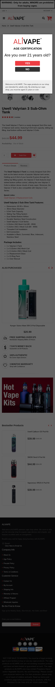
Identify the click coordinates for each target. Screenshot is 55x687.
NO (27, 69)
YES (27, 63)
